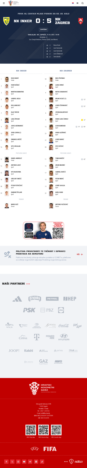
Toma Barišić (59, 158)
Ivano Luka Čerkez (61, 119)
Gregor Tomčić (16, 179)
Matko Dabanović (61, 92)
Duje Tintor (15, 112)
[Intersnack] (77, 325)
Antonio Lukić (16, 165)
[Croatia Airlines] (50, 325)
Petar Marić (59, 179)
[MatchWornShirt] (58, 361)
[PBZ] (47, 310)
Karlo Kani (59, 192)
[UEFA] (34, 449)
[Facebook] (6, 462)
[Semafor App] (43, 238)
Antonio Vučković (61, 204)
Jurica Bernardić (17, 126)
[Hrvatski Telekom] (37, 337)
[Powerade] (50, 337)
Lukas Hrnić (59, 85)
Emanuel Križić (16, 139)
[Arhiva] (82, 3)
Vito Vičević (59, 146)
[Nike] (17, 298)
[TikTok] (42, 462)
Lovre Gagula (60, 185)
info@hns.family (45, 413)
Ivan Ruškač (15, 85)
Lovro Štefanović (61, 105)
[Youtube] (24, 462)
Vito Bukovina (16, 172)
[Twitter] (12, 462)
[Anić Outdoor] (43, 350)
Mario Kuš (14, 204)
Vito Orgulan (15, 146)
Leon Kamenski (60, 126)
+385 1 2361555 (45, 411)
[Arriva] (58, 350)
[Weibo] (30, 462)
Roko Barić (15, 78)
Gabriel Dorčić (60, 172)
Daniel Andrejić (16, 158)
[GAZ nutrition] (43, 361)
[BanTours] (73, 350)
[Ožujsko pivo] (35, 298)
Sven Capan (15, 133)
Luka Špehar (15, 119)
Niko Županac (60, 78)
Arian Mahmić (60, 165)
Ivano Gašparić (60, 133)
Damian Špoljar (16, 192)
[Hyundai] (64, 337)
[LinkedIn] (36, 462)
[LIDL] (61, 310)
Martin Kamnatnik (17, 92)
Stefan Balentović (61, 112)
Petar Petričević (16, 185)
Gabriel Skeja (15, 99)
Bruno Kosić (59, 99)
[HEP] (70, 298)
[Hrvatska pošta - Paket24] (23, 325)
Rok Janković (15, 105)
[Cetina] (23, 337)
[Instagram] (18, 462)
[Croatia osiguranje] (37, 325)
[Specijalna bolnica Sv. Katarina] (28, 361)
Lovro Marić (59, 139)
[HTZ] (9, 325)
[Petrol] (52, 298)
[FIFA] (50, 449)
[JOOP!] (13, 350)
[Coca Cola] (64, 325)
